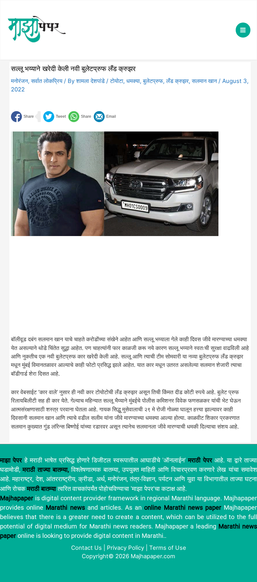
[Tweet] (54, 116)
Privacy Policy (125, 547)
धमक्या (133, 80)
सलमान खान (204, 80)
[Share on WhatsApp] (79, 116)
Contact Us (86, 547)
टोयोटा (116, 80)
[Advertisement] (114, 289)
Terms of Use (167, 547)
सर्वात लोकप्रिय (46, 80)
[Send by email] (105, 116)
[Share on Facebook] (22, 116)
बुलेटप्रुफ (153, 80)
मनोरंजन (19, 80)
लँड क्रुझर (177, 80)
